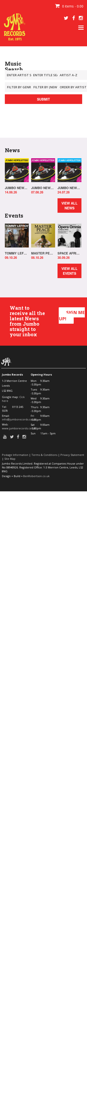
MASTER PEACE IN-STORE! (43, 253)
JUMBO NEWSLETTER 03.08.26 (43, 188)
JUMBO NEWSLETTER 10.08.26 (17, 188)
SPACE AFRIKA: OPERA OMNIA (69, 253)
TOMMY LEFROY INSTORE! (17, 253)
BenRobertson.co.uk (36, 476)
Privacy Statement (72, 455)
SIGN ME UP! (72, 315)
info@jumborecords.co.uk (19, 419)
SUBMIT (43, 99)
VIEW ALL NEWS (69, 205)
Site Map (9, 458)
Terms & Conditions (44, 455)
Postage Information (15, 455)
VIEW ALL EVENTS (69, 271)
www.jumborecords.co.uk (19, 428)
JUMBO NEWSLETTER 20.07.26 (69, 188)
